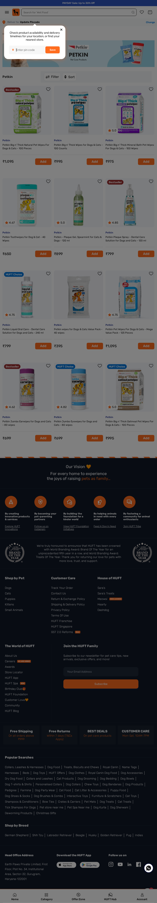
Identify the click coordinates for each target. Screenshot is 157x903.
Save (53, 49)
